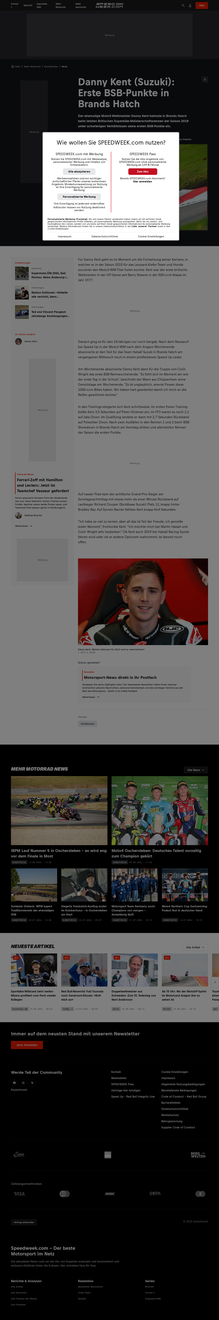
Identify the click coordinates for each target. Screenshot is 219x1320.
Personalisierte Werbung (79, 196)
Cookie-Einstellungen (151, 236)
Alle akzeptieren (79, 171)
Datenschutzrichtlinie (105, 236)
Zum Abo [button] (143, 171)
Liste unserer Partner (144, 226)
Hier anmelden (142, 181)
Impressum (64, 236)
